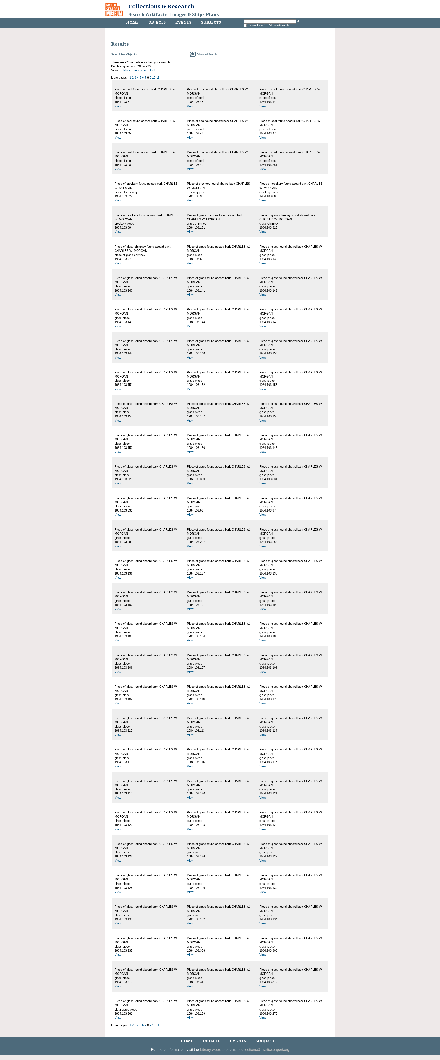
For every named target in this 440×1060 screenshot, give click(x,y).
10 (153, 77)
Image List (140, 70)
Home (132, 22)
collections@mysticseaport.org (264, 1050)
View (118, 106)
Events (183, 22)
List (152, 70)
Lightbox (125, 70)
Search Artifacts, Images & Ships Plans (174, 15)
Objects (157, 22)
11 (157, 77)
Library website (212, 1050)
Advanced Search (279, 25)
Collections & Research (161, 6)
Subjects (211, 22)
